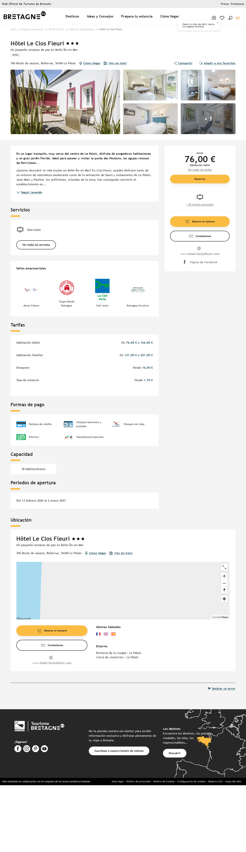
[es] (238, 18)
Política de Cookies (164, 781)
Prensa (225, 4)
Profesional (237, 4)
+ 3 (208, 119)
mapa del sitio (233, 781)
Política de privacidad (138, 781)
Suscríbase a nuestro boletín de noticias (119, 750)
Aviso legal (118, 781)
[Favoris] (222, 18)
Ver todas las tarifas (200, 169)
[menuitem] (24, 16)
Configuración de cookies (191, 781)
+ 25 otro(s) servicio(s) (200, 204)
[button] (230, 17)
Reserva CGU (215, 781)
